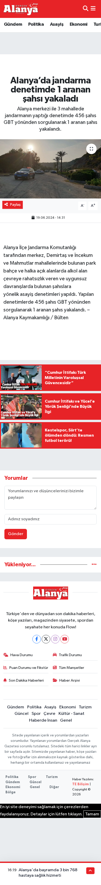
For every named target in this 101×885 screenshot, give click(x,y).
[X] (46, 639)
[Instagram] (55, 639)
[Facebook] (36, 639)
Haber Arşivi (69, 680)
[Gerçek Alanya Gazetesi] (20, 9)
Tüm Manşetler (71, 668)
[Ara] (85, 9)
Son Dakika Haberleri (26, 680)
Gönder (15, 534)
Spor (36, 713)
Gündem (13, 24)
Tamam (92, 814)
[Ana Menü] (93, 9)
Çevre (49, 713)
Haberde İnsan (43, 720)
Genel (66, 720)
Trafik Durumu (70, 655)
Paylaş (15, 205)
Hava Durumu (21, 655)
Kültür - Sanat (71, 713)
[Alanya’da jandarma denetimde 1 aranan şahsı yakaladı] (50, 169)
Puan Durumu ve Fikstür (28, 668)
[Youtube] (64, 639)
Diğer (54, 787)
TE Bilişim (80, 784)
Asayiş (56, 24)
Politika (36, 24)
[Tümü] (94, 564)
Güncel (21, 713)
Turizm (85, 707)
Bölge (10, 792)
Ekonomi (79, 24)
